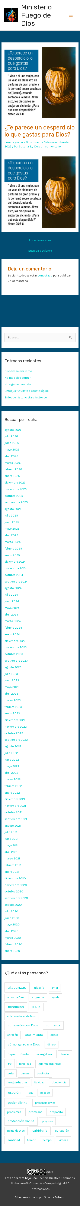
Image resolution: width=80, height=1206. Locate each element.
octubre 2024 (13, 575)
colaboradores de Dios (21, 1016)
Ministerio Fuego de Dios (36, 15)
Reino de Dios (16, 1130)
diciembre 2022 (15, 720)
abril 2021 (10, 852)
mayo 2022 (11, 766)
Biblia (36, 1007)
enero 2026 (12, 476)
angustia (38, 997)
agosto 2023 (13, 667)
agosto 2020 (13, 904)
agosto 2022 (13, 746)
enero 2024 (12, 634)
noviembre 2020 (15, 885)
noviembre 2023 (15, 647)
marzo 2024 (12, 621)
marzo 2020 (12, 937)
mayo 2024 (11, 608)
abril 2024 (11, 614)
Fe (10, 1064)
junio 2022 (11, 759)
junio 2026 (11, 443)
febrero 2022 (13, 786)
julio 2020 (11, 911)
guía (10, 1073)
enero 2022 (12, 792)
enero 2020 (12, 950)
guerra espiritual (50, 1064)
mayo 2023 (11, 687)
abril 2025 (11, 535)
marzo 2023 (12, 700)
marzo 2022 (12, 779)
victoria (63, 1140)
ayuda (55, 997)
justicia (43, 1073)
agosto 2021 (12, 825)
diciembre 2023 (15, 641)
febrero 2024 (13, 627)
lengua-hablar (17, 1082)
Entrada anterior (40, 240)
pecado (45, 1092)
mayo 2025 (11, 528)
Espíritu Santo (18, 1054)
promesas (35, 1112)
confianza (53, 1025)
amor (54, 987)
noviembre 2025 (15, 489)
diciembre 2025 (15, 482)
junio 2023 (11, 680)
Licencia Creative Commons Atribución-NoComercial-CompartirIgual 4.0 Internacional (42, 1183)
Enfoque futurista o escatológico (26, 390)
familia (65, 1054)
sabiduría (39, 1130)
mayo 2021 (11, 845)
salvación (62, 1130)
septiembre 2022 (16, 739)
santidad (13, 1140)
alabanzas (17, 987)
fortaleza (25, 1063)
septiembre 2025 (16, 502)
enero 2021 (11, 871)
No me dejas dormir (17, 377)
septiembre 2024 (16, 581)
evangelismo (45, 1054)
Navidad (39, 1082)
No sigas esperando (17, 384)
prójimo (47, 1121)
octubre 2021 (13, 812)
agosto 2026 (13, 429)
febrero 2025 (13, 548)
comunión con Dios (23, 1025)
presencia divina (45, 1102)
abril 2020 (11, 931)
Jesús (25, 1073)
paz (31, 1092)
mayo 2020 (12, 924)
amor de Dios (15, 997)
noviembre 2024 (15, 568)
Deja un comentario (47, 146)
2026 (49, 1171)
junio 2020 (11, 918)
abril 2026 (11, 456)
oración (14, 1092)
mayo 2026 (11, 449)
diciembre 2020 (15, 878)
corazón (12, 1034)
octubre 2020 (13, 891)
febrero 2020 (13, 944)
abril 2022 (11, 772)
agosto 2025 (13, 509)
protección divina (21, 1121)
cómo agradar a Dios (18, 142)
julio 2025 (11, 515)
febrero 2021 (12, 865)
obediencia (59, 1082)
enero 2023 (12, 713)
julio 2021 (10, 832)
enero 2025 (12, 555)
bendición (16, 1007)
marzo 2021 (12, 858)
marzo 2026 (12, 462)
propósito (56, 1112)
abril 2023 (11, 693)
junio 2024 (11, 601)
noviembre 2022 (15, 726)
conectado (45, 275)
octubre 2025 (13, 495)
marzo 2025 (12, 542)
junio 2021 (11, 838)
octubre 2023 (13, 654)
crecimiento (34, 1035)
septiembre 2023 (16, 660)
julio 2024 (11, 594)
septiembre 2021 (15, 819)
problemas (14, 1112)
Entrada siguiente (40, 250)
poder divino (18, 1103)
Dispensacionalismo (18, 371)
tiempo (47, 1140)
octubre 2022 (13, 733)
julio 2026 (11, 436)
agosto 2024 (13, 588)
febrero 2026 (13, 469)
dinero (37, 142)
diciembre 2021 (14, 799)
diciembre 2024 (15, 561)
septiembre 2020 (16, 898)
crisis (54, 1035)
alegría (39, 988)
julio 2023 (11, 674)
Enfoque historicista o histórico (25, 397)
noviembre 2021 (15, 805)
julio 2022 (11, 753)
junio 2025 (11, 522)
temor (31, 1140)
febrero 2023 (13, 707)
